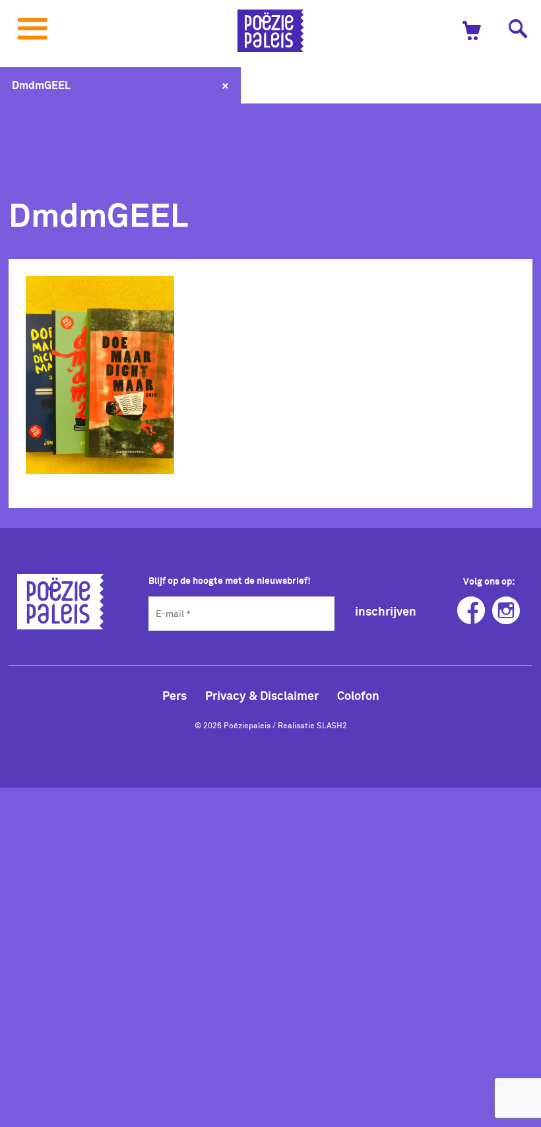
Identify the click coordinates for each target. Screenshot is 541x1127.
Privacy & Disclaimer (262, 695)
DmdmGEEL (41, 85)
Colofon (358, 695)
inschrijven (385, 611)
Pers (174, 695)
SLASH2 (332, 725)
